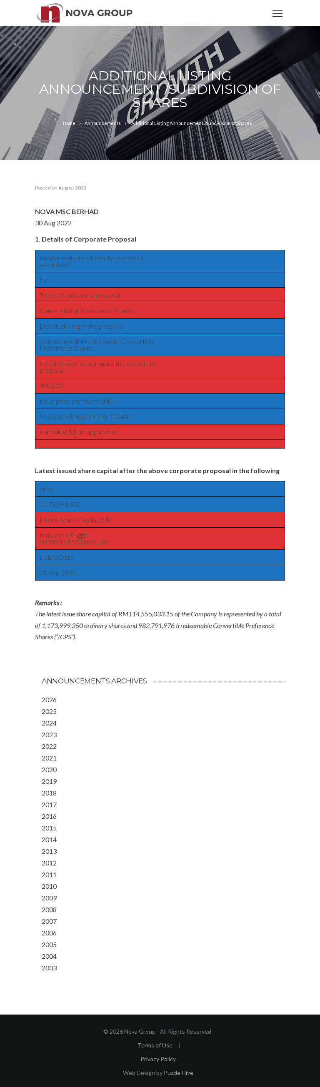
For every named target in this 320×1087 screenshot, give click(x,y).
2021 (49, 758)
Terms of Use (155, 1045)
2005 (49, 944)
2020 (49, 769)
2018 (49, 793)
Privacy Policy (158, 1058)
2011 (49, 874)
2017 (49, 804)
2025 (49, 711)
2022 (49, 746)
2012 (49, 863)
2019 (49, 781)
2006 (49, 933)
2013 (49, 851)
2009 (49, 898)
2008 (49, 909)
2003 (49, 968)
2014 (49, 839)
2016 (49, 816)
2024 (49, 723)
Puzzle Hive (178, 1072)
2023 (49, 734)
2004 (49, 956)
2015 (49, 828)
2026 (49, 699)
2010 (49, 886)
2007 (49, 921)
